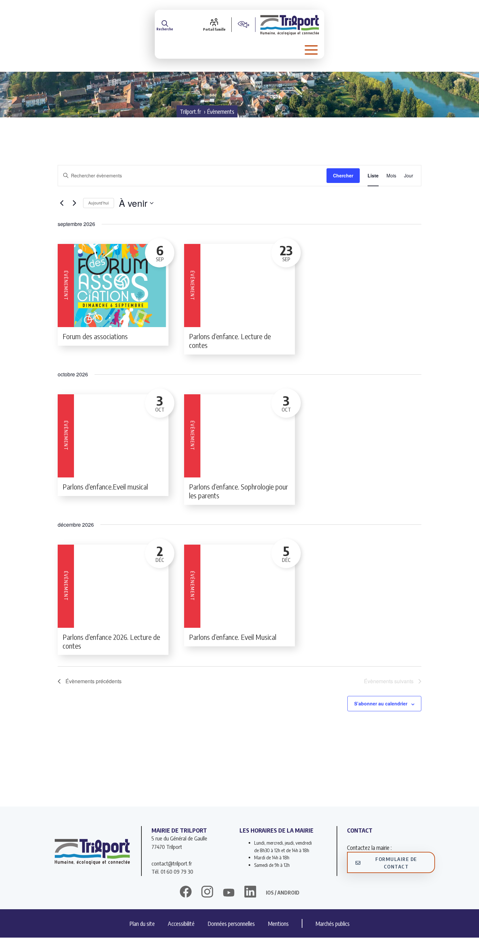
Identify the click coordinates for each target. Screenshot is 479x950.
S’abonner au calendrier (380, 703)
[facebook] (186, 892)
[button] (165, 24)
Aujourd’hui (98, 202)
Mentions (278, 923)
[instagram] (207, 892)
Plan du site (142, 923)
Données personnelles (231, 923)
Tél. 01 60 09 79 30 (172, 871)
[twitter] (229, 892)
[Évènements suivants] (74, 203)
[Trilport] (289, 24)
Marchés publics (332, 923)
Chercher (343, 175)
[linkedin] (250, 892)
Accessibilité (181, 923)
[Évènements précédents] (61, 203)
